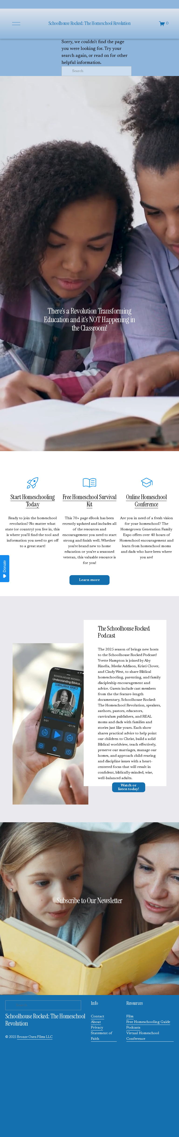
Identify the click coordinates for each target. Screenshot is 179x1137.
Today (32, 504)
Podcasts (133, 1028)
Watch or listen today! (128, 787)
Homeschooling (38, 497)
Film (130, 1016)
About (96, 1022)
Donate (5, 566)
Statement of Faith (101, 1036)
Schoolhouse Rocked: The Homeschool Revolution (89, 23)
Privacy (97, 1028)
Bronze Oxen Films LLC (34, 1037)
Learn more (89, 580)
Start (16, 497)
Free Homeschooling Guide (148, 1022)
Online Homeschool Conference (146, 500)
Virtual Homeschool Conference (142, 1036)
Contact (97, 1016)
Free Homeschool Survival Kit (89, 500)
